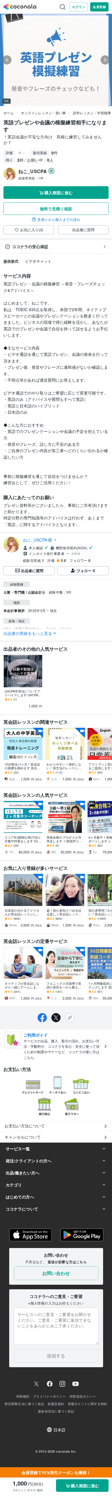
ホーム (8, 112)
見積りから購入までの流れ (58, 219)
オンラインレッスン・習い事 (43, 112)
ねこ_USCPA (35, 540)
